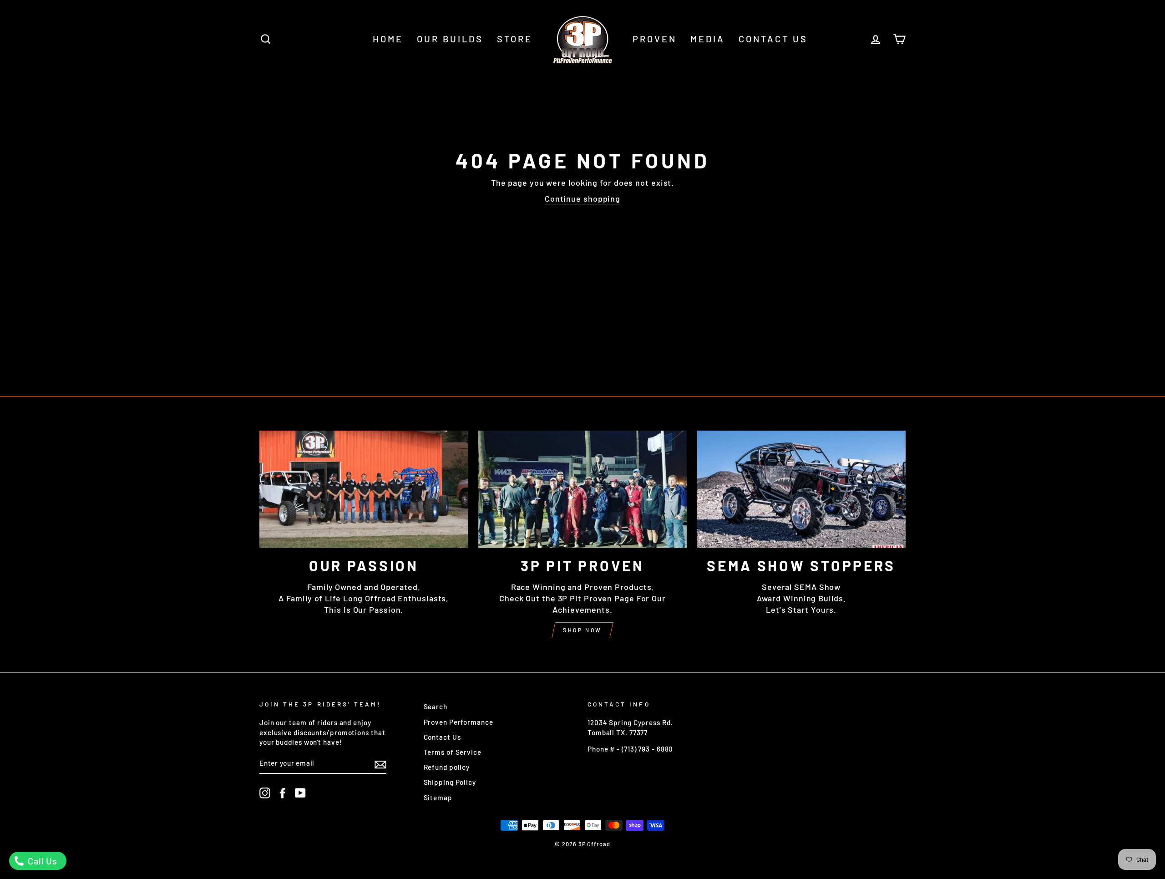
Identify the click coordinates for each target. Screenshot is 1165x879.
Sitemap (438, 797)
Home (388, 38)
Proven (655, 38)
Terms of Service (452, 752)
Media (707, 38)
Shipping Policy (450, 782)
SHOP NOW (582, 630)
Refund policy (447, 767)
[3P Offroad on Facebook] (282, 793)
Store (514, 38)
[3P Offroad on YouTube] (300, 793)
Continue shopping (582, 198)
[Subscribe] (380, 764)
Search (435, 706)
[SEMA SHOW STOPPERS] (801, 489)
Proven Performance (458, 722)
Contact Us (773, 38)
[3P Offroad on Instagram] (264, 793)
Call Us (41, 860)
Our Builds (450, 38)
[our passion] (363, 489)
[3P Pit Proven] (582, 489)
